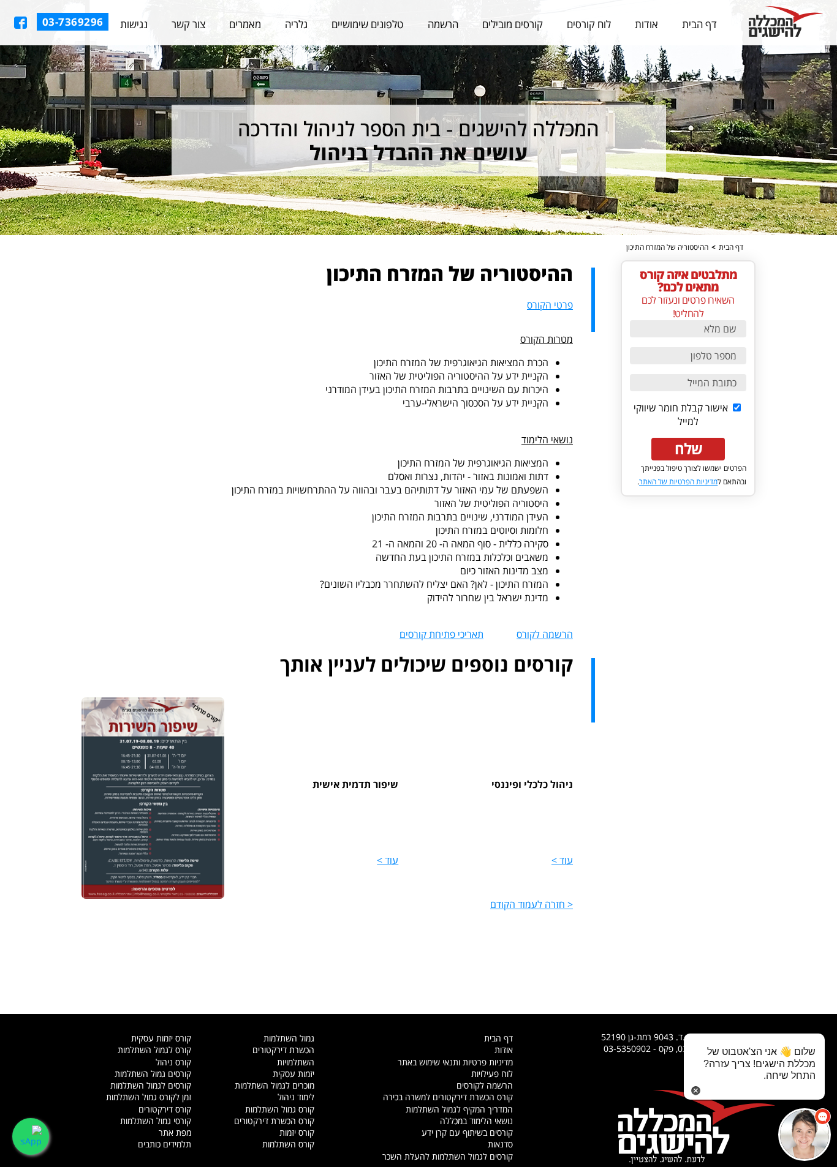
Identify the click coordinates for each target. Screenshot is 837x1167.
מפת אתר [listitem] (175, 1132)
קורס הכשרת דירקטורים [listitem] (274, 1121)
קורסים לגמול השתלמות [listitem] (150, 1085)
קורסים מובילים (512, 24)
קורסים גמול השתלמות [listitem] (153, 1073)
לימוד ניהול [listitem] (296, 1097)
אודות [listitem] (503, 1050)
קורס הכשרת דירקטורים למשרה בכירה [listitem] (448, 1097)
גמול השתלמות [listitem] (288, 1038)
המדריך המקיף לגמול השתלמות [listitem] (459, 1109)
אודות (646, 24)
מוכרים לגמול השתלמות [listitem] (274, 1085)
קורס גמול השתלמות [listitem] (279, 1109)
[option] (418, 117)
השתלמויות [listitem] (295, 1062)
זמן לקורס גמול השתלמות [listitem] (148, 1097)
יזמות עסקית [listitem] (293, 1073)
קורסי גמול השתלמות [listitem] (155, 1121)
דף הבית (699, 24)
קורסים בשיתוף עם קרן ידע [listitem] (467, 1132)
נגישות (134, 24)
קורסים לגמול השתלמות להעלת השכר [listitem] (447, 1156)
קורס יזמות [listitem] (296, 1132)
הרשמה (443, 24)
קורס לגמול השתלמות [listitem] (154, 1050)
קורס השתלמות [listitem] (288, 1144)
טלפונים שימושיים (367, 24)
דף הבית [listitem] (498, 1038)
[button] (804, 1134)
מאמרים (245, 24)
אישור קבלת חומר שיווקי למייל (682, 414)
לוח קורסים (589, 24)
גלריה (296, 24)
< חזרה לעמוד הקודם (531, 904)
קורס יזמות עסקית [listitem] (161, 1038)
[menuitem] (699, 24)
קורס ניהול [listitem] (173, 1062)
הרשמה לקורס (545, 634)
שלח (688, 448)
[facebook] (20, 23)
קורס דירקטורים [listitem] (164, 1109)
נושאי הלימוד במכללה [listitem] (476, 1121)
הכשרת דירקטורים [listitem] (283, 1050)
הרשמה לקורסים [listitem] (484, 1085)
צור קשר (188, 24)
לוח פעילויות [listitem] (492, 1073)
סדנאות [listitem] (500, 1144)
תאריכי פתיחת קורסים (441, 634)
